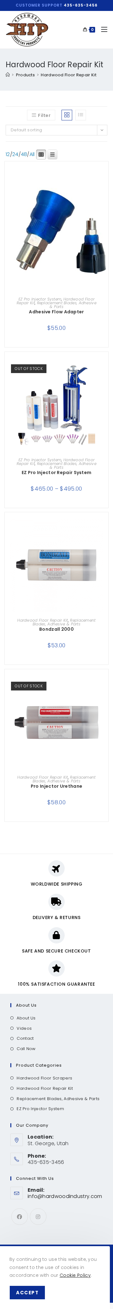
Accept (27, 1292)
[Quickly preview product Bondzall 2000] (105, 529)
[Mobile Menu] (101, 29)
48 (24, 154)
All (32, 154)
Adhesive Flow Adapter (56, 312)
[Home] (8, 75)
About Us (26, 1018)
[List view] (80, 115)
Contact (25, 1038)
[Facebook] (19, 1216)
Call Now (26, 1049)
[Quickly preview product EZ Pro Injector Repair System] (105, 369)
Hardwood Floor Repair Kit (68, 75)
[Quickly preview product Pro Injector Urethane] (105, 686)
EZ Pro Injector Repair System (57, 472)
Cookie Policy (75, 1275)
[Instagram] (38, 1216)
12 (8, 154)
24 (15, 154)
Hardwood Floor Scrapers (44, 1078)
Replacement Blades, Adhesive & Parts (66, 304)
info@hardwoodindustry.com (65, 1196)
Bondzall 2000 (56, 629)
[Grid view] (67, 115)
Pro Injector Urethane (56, 786)
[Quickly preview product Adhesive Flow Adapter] (105, 178)
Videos (24, 1028)
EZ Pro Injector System (40, 299)
